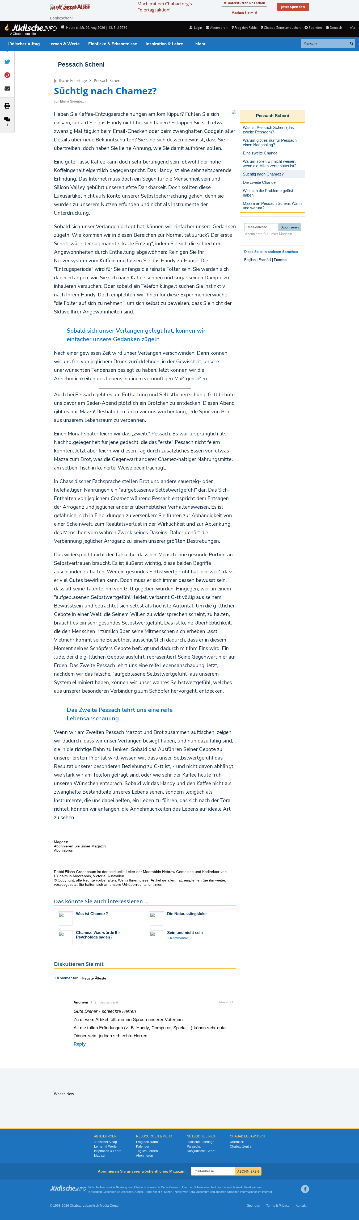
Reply (80, 1044)
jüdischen (233, 1191)
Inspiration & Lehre (164, 44)
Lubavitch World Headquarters (242, 1187)
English (250, 260)
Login (197, 27)
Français (280, 260)
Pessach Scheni (81, 64)
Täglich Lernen (147, 1151)
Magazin (100, 1155)
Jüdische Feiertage (70, 80)
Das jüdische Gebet (201, 1151)
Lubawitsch (152, 1187)
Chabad (139, 1187)
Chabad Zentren (242, 1146)
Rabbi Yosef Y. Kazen (158, 1191)
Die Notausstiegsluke (186, 913)
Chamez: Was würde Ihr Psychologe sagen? (98, 934)
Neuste (88, 978)
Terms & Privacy (277, 1205)
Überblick (237, 1142)
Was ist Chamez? (92, 913)
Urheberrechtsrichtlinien (142, 884)
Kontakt (300, 1205)
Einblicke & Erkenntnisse (112, 44)
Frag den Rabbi (246, 27)
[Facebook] (305, 1189)
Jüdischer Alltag (24, 44)
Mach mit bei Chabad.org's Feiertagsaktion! (164, 7)
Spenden (315, 27)
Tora (192, 1191)
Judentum (202, 1191)
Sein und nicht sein (185, 932)
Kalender (142, 1146)
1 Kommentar (177, 938)
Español (265, 260)
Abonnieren (144, 1155)
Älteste (100, 978)
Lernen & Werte (64, 44)
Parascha (194, 1146)
